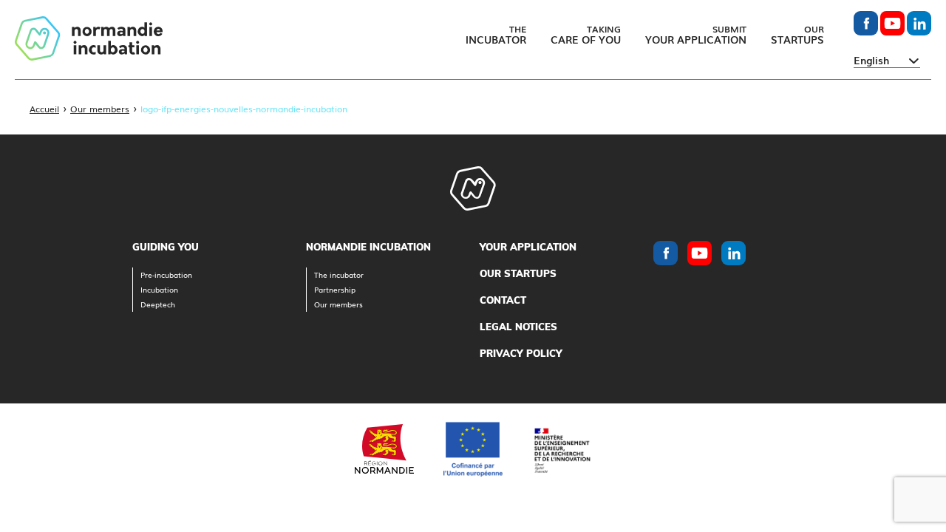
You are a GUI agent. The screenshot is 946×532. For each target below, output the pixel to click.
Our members (99, 108)
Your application (528, 247)
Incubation (159, 289)
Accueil (44, 108)
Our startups (518, 273)
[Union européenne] (473, 449)
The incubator (339, 274)
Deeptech (157, 304)
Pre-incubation (166, 274)
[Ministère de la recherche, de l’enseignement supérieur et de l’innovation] (561, 449)
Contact (503, 300)
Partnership (334, 289)
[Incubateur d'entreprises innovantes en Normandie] (89, 39)
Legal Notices (518, 326)
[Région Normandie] (384, 449)
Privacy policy (521, 353)
